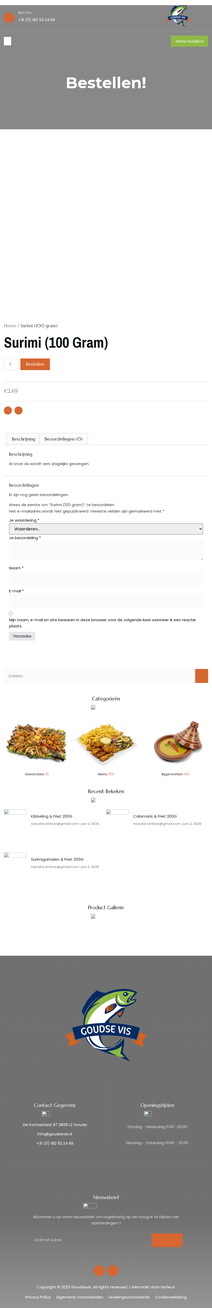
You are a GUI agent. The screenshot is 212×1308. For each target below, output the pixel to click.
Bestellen (35, 364)
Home (10, 326)
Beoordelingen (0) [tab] (63, 439)
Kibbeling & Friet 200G (51, 816)
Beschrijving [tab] (23, 439)
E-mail (16, 591)
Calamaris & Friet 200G (155, 816)
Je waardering (24, 520)
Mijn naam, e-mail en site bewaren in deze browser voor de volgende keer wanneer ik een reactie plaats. (102, 623)
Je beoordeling (25, 537)
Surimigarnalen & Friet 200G (57, 859)
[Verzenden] (167, 1240)
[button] (7, 41)
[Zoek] (201, 676)
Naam (16, 568)
